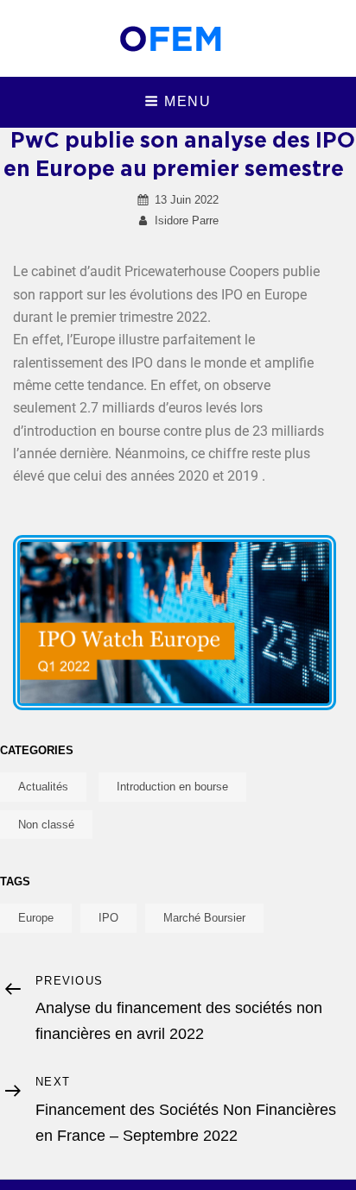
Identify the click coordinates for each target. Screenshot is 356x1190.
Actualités (43, 786)
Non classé (46, 824)
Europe (36, 917)
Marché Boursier (204, 917)
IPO (108, 917)
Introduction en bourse (172, 786)
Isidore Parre (187, 220)
